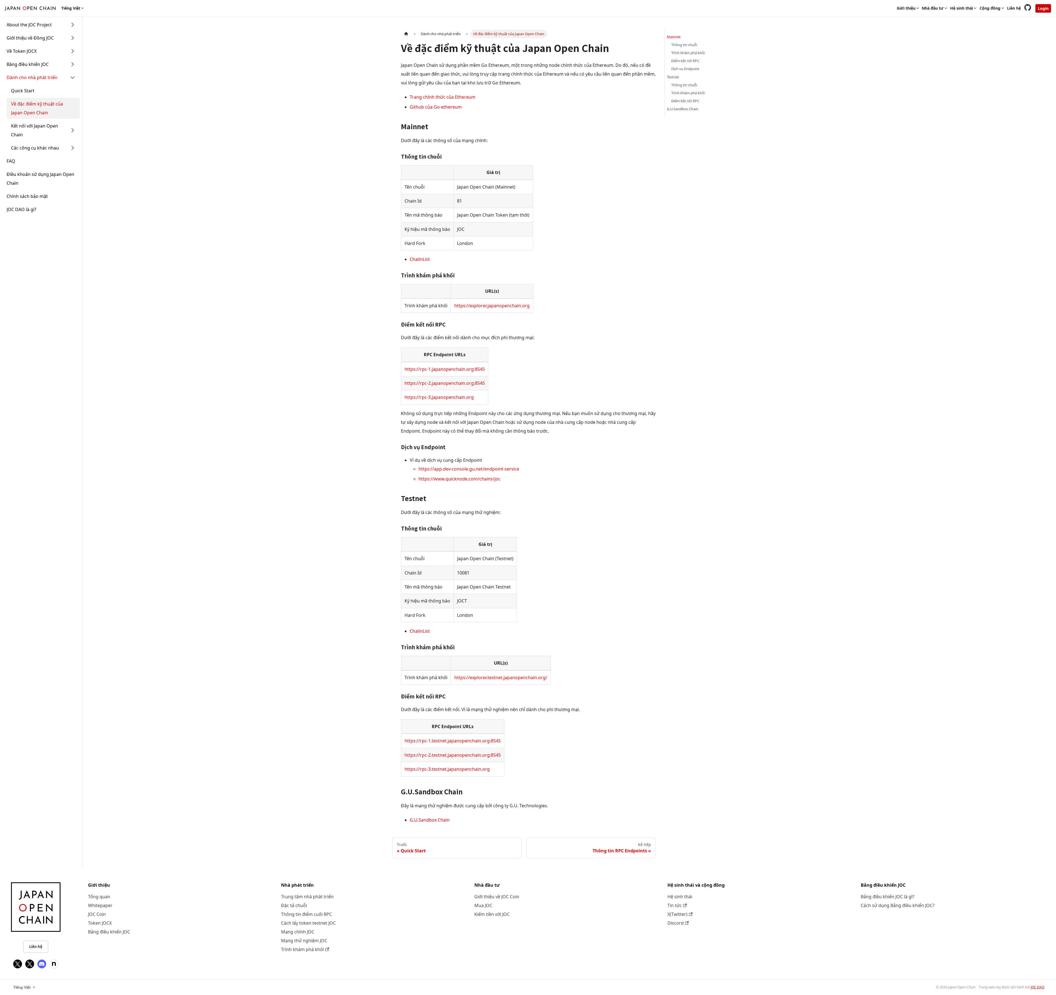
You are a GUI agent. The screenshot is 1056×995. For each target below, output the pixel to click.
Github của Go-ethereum (436, 107)
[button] (41, 38)
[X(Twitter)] (17, 964)
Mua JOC (483, 905)
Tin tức (674, 905)
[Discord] (41, 964)
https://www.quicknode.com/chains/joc (460, 479)
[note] (54, 964)
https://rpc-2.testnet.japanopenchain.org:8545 (453, 755)
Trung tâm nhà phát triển (307, 897)
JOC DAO (1037, 987)
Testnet (673, 76)
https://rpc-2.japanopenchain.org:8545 (445, 383)
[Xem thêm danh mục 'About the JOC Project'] (72, 25)
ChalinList (420, 259)
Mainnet (674, 36)
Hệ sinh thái (679, 897)
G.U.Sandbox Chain (430, 820)
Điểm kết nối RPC (685, 60)
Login (1043, 8)
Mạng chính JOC (297, 932)
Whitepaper (100, 905)
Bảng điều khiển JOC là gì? (887, 897)
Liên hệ (1014, 8)
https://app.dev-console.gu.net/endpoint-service (469, 469)
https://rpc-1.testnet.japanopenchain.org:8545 (453, 741)
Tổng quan (99, 897)
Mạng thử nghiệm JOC (304, 941)
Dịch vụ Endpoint (685, 68)
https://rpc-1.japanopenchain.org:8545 (445, 369)
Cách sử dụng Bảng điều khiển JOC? (897, 905)
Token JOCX (100, 923)
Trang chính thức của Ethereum (442, 97)
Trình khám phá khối (688, 52)
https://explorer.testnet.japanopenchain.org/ (500, 678)
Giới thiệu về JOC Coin (496, 897)
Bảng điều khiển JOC (109, 932)
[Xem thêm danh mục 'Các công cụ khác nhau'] (72, 148)
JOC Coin (97, 914)
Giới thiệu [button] (906, 8)
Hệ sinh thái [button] (961, 8)
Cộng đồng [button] (990, 8)
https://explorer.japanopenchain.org (492, 306)
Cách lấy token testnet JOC (308, 923)
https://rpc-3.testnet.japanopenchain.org (447, 769)
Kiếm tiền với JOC (492, 914)
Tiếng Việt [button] (70, 8)
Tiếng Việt (22, 987)
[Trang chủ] (406, 34)
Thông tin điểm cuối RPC (306, 914)
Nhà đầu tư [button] (933, 8)
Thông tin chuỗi (684, 44)
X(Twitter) (677, 914)
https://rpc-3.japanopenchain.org (439, 397)
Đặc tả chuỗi (294, 905)
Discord (675, 923)
